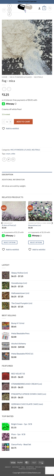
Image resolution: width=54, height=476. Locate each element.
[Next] (51, 228)
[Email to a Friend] (13, 159)
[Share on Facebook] (4, 159)
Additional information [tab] (13, 180)
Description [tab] (7, 175)
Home (4, 77)
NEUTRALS (38, 77)
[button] (4, 10)
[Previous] (2, 228)
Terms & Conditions (27, 469)
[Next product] (4, 89)
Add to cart (23, 121)
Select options (10, 242)
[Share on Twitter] (9, 159)
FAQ (23, 467)
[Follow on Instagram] (9, 10)
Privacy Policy (41, 467)
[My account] (39, 8)
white (13, 154)
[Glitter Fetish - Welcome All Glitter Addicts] (25, 8)
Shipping (30, 467)
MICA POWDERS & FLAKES (21, 77)
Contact (16, 467)
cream (8, 154)
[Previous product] (9, 89)
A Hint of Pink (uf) (9, 225)
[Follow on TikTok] (9, 14)
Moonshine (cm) (34, 225)
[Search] (50, 8)
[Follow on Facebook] (9, 6)
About (8, 467)
